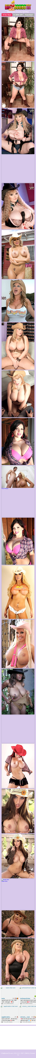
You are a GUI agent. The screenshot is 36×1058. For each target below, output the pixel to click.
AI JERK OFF (18, 15)
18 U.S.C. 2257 (19, 1053)
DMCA (27, 1053)
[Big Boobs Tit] (18, 5)
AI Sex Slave (7, 15)
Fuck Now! (29, 15)
